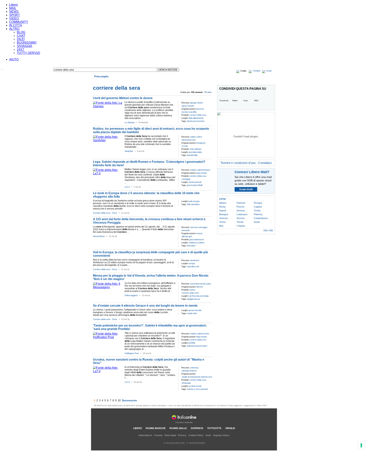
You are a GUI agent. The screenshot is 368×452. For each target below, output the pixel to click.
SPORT (14, 15)
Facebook (224, 100)
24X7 (20, 49)
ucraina (191, 386)
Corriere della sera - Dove (105, 213)
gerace (191, 310)
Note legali (170, 435)
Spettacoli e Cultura (147, 81)
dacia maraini (188, 106)
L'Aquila (241, 226)
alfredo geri (187, 236)
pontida (191, 343)
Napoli (222, 210)
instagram (200, 143)
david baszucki (189, 140)
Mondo (122, 81)
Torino (222, 222)
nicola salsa (205, 284)
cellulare (197, 149)
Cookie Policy (195, 435)
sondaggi (186, 179)
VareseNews (99, 236)
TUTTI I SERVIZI (28, 53)
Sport (162, 81)
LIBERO (137, 428)
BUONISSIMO (26, 42)
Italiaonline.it (145, 435)
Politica (131, 81)
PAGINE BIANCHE (156, 428)
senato (203, 173)
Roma (222, 206)
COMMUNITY (18, 22)
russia (198, 386)
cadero (201, 242)
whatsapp (186, 383)
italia (190, 118)
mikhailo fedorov (189, 371)
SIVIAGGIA (24, 46)
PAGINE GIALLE (178, 428)
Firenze (240, 206)
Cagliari (258, 206)
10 (119, 400)
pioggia (190, 299)
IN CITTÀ (15, 25)
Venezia (223, 218)
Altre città (268, 230)
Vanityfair (129, 151)
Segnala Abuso (221, 435)
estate (190, 313)
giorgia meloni (196, 103)
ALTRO (14, 28)
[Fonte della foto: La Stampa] (108, 106)
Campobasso (261, 218)
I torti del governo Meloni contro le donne (123, 98)
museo (199, 233)
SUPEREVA (197, 428)
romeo (206, 333)
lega (198, 173)
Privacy (182, 435)
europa (196, 201)
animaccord (206, 377)
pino (193, 245)
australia (192, 152)
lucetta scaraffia (189, 112)
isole (190, 201)
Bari (221, 226)
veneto (191, 182)
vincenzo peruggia (198, 227)
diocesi (199, 287)
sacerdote (195, 284)
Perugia (258, 203)
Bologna (223, 214)
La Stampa (130, 122)
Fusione (158, 435)
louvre (201, 239)
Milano (222, 203)
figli (195, 155)
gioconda (193, 239)
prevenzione (199, 121)
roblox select (196, 137)
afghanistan (198, 118)
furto (189, 245)
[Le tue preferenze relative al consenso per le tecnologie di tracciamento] (361, 445)
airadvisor (194, 260)
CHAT (21, 35)
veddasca (193, 242)
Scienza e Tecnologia (178, 81)
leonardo (186, 230)
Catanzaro (242, 214)
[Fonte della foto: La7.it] (108, 173)
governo (200, 109)
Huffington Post (132, 353)
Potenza (258, 214)
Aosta (257, 222)
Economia (111, 81)
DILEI (21, 39)
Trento (257, 210)
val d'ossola (193, 296)
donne (190, 121)
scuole (185, 146)
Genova (241, 210)
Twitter (235, 100)
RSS (256, 100)
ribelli (200, 185)
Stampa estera (265, 81)
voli (197, 266)
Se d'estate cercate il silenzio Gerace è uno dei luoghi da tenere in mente (145, 305)
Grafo (269, 71)
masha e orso (193, 389)
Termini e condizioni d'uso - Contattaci (246, 163)
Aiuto (208, 435)
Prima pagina (101, 76)
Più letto (208, 92)
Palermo (241, 203)
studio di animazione (191, 377)
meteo (192, 290)
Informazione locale (243, 81)
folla (189, 204)
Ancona (241, 218)
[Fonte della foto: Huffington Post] (108, 337)
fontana (206, 170)
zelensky (194, 367)
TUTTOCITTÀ (214, 428)
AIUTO (14, 59)
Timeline (256, 71)
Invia (245, 100)
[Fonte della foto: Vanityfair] (108, 140)
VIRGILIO (230, 428)
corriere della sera (197, 115)
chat (191, 149)
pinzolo (198, 182)
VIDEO (14, 18)
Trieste (240, 222)
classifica (195, 204)
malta (199, 152)
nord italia (204, 296)
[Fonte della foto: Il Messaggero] (108, 287)
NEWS (14, 11)
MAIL (12, 8)
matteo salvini (196, 170)
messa (197, 299)
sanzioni (204, 389)
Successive (129, 400)
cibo (195, 313)
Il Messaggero (131, 295)
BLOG (21, 32)
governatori (192, 185)
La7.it (127, 187)
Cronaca (99, 81)
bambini (190, 155)
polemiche (191, 346)
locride (198, 310)
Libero (13, 4)
